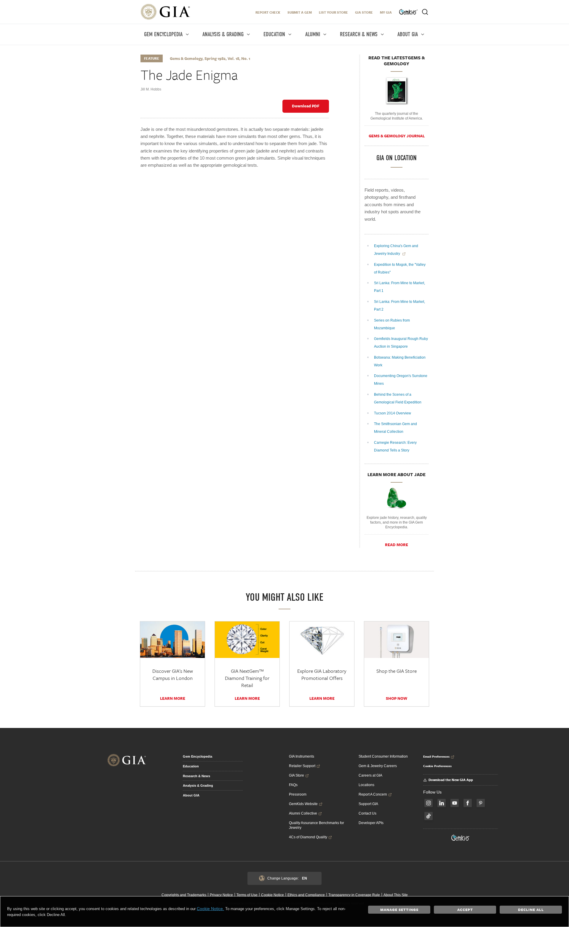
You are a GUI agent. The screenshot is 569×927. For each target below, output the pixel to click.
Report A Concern (373, 794)
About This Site (395, 895)
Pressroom (297, 794)
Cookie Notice (272, 895)
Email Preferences (436, 756)
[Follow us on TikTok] (428, 816)
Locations (366, 785)
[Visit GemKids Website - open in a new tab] (460, 838)
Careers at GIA (370, 775)
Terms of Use (247, 895)
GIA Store (364, 12)
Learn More (172, 698)
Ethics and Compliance (306, 895)
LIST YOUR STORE (333, 12)
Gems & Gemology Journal (397, 136)
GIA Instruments (301, 756)
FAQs (293, 785)
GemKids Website (303, 804)
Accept (465, 909)
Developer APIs (371, 823)
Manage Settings (399, 909)
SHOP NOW (396, 698)
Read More (396, 545)
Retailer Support (302, 766)
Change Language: (287, 878)
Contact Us (367, 813)
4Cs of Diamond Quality (308, 837)
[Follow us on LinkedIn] (441, 803)
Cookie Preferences (437, 766)
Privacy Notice (221, 895)
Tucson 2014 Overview (393, 413)
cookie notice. (210, 908)
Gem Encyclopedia (197, 756)
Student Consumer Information (383, 756)
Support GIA (368, 804)
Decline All (531, 909)
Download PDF (305, 106)
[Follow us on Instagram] (428, 803)
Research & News (196, 776)
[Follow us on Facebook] (467, 803)
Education (191, 766)
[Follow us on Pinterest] (480, 803)
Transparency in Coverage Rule (354, 895)
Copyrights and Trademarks (184, 895)
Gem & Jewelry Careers (378, 766)
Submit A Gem (299, 12)
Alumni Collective (303, 813)
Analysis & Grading (198, 785)
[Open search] (425, 11)
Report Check (267, 12)
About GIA (191, 795)
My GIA (386, 12)
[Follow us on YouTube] (454, 803)
